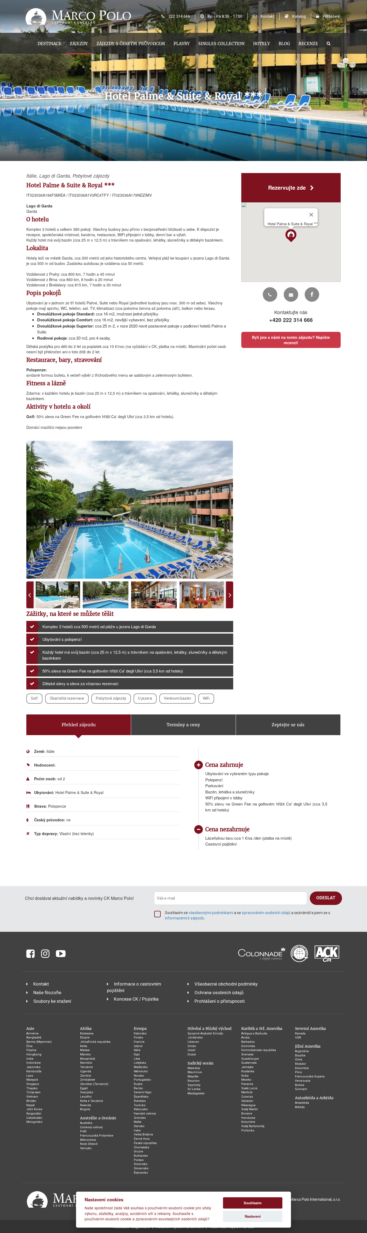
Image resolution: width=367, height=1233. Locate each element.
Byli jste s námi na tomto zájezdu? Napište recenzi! (291, 340)
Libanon (193, 1042)
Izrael (191, 1050)
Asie (30, 1028)
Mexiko (246, 1079)
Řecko (138, 1088)
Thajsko (32, 1088)
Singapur (32, 1084)
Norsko (139, 1075)
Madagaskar (196, 1093)
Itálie (137, 1050)
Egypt (84, 1088)
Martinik (247, 1092)
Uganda (85, 1071)
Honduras (248, 1118)
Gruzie (138, 1151)
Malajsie (32, 1079)
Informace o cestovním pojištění (134, 987)
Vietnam (32, 1096)
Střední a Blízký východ (210, 1028)
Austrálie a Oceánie (98, 1118)
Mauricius (195, 1072)
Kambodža (33, 1071)
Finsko (138, 1037)
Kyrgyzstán (33, 1113)
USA (298, 1037)
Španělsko (141, 1096)
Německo (141, 1071)
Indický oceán (200, 1063)
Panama (247, 1084)
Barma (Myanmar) (39, 1042)
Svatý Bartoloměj (252, 1126)
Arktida (300, 1107)
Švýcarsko (141, 1172)
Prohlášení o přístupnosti (220, 1001)
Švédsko (140, 1101)
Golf (34, 698)
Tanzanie (86, 1067)
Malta (137, 1122)
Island (138, 1046)
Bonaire (246, 1113)
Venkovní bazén (177, 698)
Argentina (302, 1051)
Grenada (247, 1054)
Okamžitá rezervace (67, 698)
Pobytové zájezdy (111, 698)
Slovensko (141, 1168)
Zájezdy (79, 43)
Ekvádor (300, 1064)
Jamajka (247, 1067)
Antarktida (302, 1103)
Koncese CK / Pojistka (136, 999)
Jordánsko (195, 1037)
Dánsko (139, 1126)
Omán (192, 1046)
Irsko (137, 1130)
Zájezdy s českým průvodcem (130, 43)
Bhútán (31, 1101)
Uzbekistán (34, 1118)
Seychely (194, 1085)
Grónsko (140, 1118)
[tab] (78, 724)
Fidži (83, 1131)
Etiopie (85, 1037)
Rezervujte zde (287, 187)
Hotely (261, 43)
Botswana (86, 1033)
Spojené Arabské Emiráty (205, 1033)
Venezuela (302, 1081)
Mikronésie (88, 1140)
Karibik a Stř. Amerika (261, 1028)
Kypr (137, 1054)
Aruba (245, 1037)
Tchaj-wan (33, 1092)
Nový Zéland (89, 1144)
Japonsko (33, 1067)
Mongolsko (34, 1122)
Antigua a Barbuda (254, 1033)
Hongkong (33, 1054)
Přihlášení (331, 16)
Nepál (30, 1105)
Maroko (85, 1054)
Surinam (301, 1089)
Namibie (86, 1063)
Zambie (85, 1075)
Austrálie (86, 1123)
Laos (29, 1075)
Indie (30, 1059)
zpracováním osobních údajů (266, 913)
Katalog (298, 16)
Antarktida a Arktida (314, 1097)
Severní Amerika (310, 1028)
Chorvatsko (141, 1147)
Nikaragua (248, 1105)
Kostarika (247, 1071)
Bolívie (299, 1085)
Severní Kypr (143, 1092)
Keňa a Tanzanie (91, 1101)
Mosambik (87, 1059)
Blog (284, 43)
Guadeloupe (250, 1059)
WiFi (206, 698)
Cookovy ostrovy (91, 1127)
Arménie (32, 1033)
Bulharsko (141, 1155)
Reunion (194, 1081)
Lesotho (86, 1096)
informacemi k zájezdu (184, 918)
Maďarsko (141, 1067)
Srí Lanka (194, 1089)
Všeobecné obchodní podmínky (226, 984)
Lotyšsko (140, 1063)
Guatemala (249, 1063)
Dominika (248, 1046)
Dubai (192, 1054)
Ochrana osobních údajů (219, 992)
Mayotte (193, 1076)
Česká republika (145, 1143)
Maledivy (194, 1068)
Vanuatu (86, 1148)
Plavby (182, 43)
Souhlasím (253, 1202)
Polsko (139, 1160)
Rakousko (141, 1109)
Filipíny (31, 1050)
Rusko (138, 1084)
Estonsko (140, 1033)
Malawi (85, 1050)
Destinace (49, 43)
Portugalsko (142, 1079)
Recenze (308, 43)
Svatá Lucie (249, 1088)
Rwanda (85, 1105)
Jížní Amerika (308, 1046)
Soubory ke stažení (52, 1001)
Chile (298, 1059)
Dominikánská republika (258, 1050)
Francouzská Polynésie (96, 1135)
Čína (29, 1046)
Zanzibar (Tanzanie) (94, 1084)
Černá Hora (142, 1139)
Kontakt (267, 16)
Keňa (83, 1046)
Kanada (300, 1033)
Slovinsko (140, 1164)
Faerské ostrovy (145, 1113)
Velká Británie (143, 1134)
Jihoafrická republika (95, 1042)
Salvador (247, 1101)
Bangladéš (33, 1037)
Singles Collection (221, 43)
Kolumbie (248, 1122)
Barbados (248, 1042)
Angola (85, 1109)
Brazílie (300, 1055)
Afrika (86, 1028)
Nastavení (253, 1216)
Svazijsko (86, 1092)
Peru (298, 1072)
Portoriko (247, 1130)
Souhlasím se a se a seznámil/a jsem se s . (247, 915)
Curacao (247, 1096)
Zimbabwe (87, 1079)
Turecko (140, 1105)
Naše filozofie (47, 992)
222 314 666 (178, 16)
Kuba (245, 1075)
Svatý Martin (249, 1109)
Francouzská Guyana (310, 1076)
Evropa (140, 1028)
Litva (137, 1059)
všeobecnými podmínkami (211, 913)
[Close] (311, 214)
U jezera (145, 698)
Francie (139, 1042)
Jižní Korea (34, 1109)
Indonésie (33, 1063)
